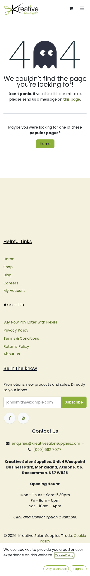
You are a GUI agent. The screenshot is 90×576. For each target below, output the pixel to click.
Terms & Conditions (21, 338)
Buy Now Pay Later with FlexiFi (30, 322)
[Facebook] (9, 418)
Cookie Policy (64, 555)
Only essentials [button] (56, 569)
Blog (7, 275)
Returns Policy (16, 346)
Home (45, 143)
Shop (8, 267)
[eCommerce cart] (70, 8)
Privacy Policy (15, 330)
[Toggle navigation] (82, 8)
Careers (10, 283)
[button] (74, 402)
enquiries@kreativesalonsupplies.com (46, 443)
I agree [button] (78, 569)
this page (71, 99)
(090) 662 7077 (47, 449)
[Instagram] (23, 418)
